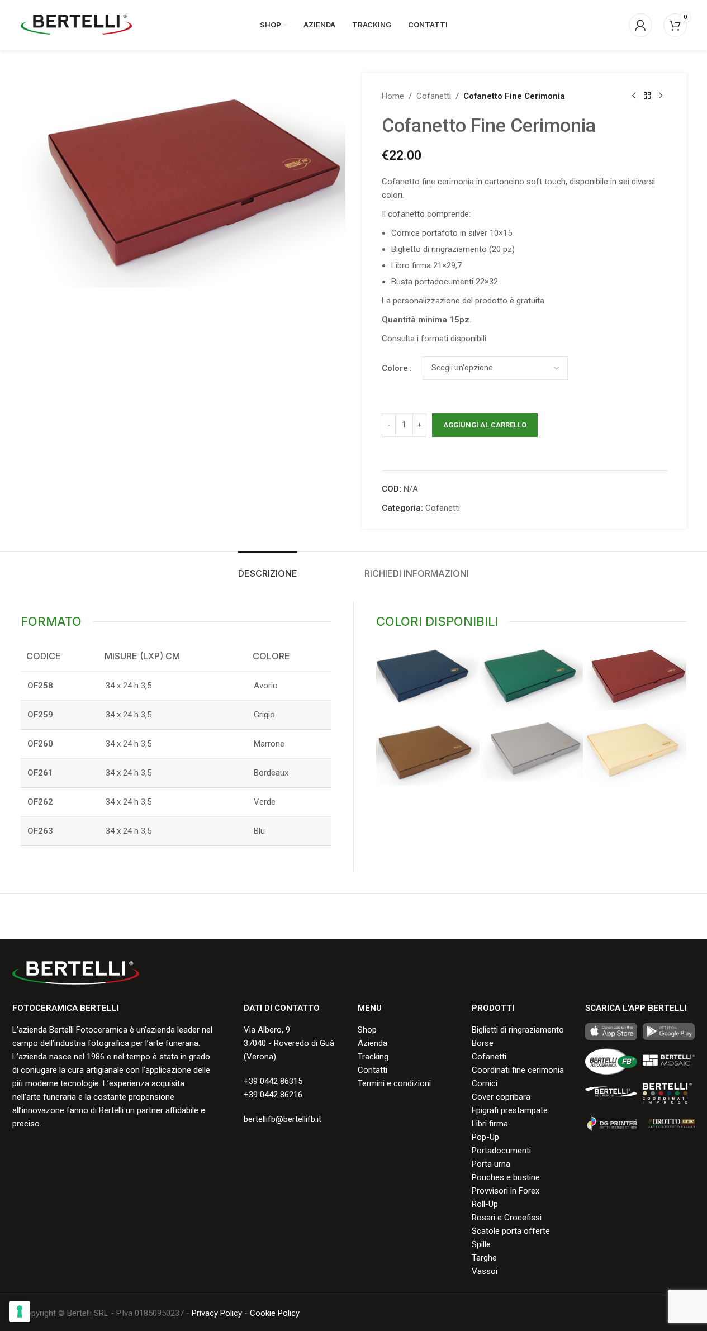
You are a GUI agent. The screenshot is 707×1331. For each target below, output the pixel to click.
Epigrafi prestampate (510, 1110)
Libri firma (490, 1124)
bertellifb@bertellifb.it (282, 1119)
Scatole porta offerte (511, 1231)
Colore (395, 368)
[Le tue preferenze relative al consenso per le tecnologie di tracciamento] (19, 1311)
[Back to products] (647, 96)
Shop (367, 1030)
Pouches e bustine (506, 1177)
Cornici (484, 1083)
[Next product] (660, 96)
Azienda (372, 1043)
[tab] (267, 568)
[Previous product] (633, 96)
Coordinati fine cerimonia (518, 1070)
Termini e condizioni (394, 1083)
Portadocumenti (501, 1150)
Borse (483, 1043)
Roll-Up (485, 1204)
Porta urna (491, 1164)
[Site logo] (76, 25)
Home (393, 96)
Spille (481, 1244)
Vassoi (484, 1271)
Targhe (484, 1258)
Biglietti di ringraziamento (518, 1030)
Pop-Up (485, 1137)
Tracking (373, 1057)
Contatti (372, 1070)
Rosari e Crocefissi (507, 1218)
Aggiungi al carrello (484, 425)
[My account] (640, 25)
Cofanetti (433, 96)
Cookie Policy (275, 1313)
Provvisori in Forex (505, 1191)
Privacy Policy (217, 1313)
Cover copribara (501, 1097)
